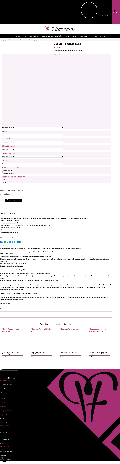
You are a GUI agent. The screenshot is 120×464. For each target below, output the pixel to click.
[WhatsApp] (5, 242)
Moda (75, 36)
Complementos (85, 36)
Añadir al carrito (13, 200)
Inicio (1, 40)
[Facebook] (1, 242)
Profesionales (21, 40)
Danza (68, 36)
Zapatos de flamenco (32, 36)
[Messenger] (11, 242)
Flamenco (18, 36)
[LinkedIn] (18, 242)
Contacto (102, 36)
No (5, 180)
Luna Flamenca (29, 40)
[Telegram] (15, 242)
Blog (95, 36)
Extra (9, 173)
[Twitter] (8, 242)
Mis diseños (58, 36)
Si (5, 182)
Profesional (8, 170)
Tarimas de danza (47, 36)
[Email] (21, 242)
